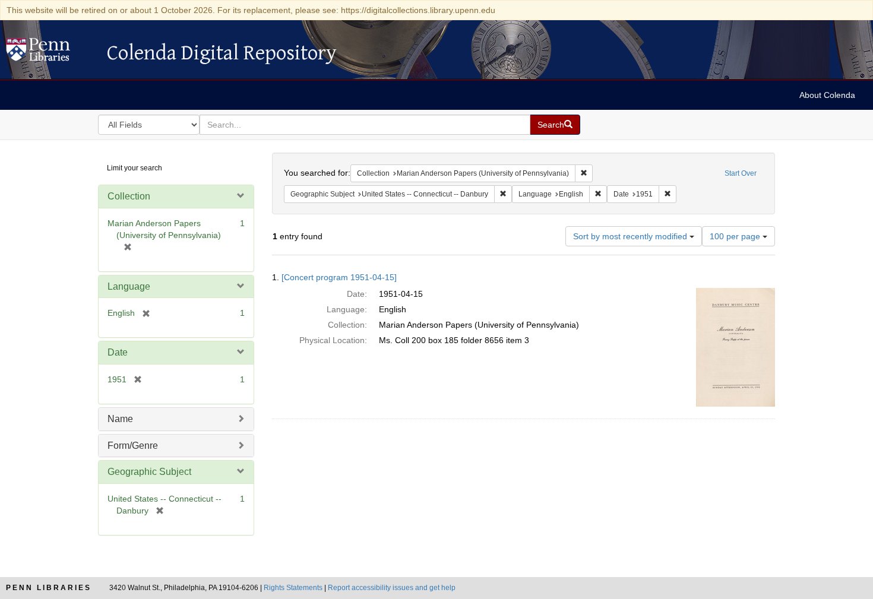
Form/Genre (132, 445)
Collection (128, 196)
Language (128, 286)
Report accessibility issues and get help (392, 588)
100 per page (736, 236)
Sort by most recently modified (631, 236)
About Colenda (827, 95)
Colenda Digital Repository (50, 53)
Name (120, 419)
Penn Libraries (48, 588)
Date (117, 352)
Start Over (741, 173)
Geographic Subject (149, 472)
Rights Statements (293, 588)
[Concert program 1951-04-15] (339, 277)
